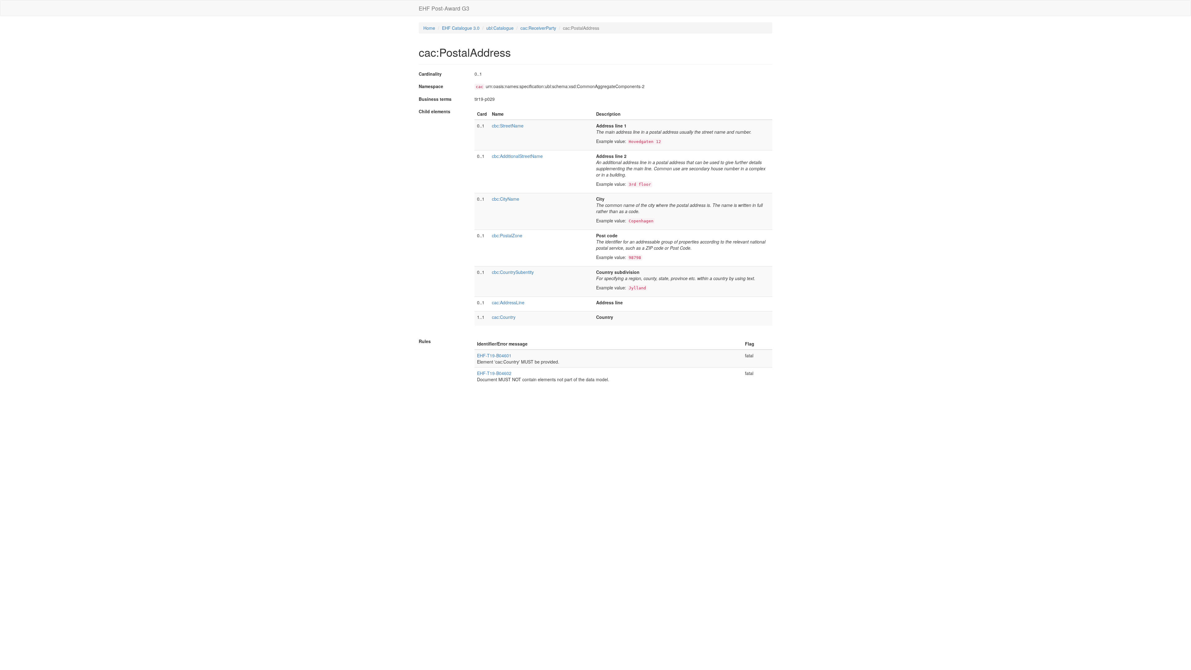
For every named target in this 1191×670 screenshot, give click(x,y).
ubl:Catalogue (500, 28)
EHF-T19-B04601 (494, 355)
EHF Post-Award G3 (444, 8)
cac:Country (503, 317)
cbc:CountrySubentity (513, 272)
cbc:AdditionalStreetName (517, 156)
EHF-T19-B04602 (494, 373)
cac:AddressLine (508, 302)
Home (429, 28)
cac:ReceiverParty (538, 28)
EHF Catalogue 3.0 (461, 28)
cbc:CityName (505, 199)
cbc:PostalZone (507, 235)
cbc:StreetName (508, 126)
